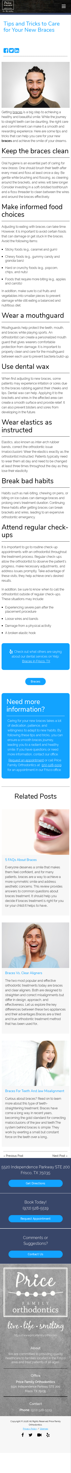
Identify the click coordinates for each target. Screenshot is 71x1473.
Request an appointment (26, 760)
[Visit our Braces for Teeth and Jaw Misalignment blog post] (35, 1063)
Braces (35, 681)
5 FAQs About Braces (21, 860)
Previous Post (14, 1155)
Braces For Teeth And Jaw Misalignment (34, 1091)
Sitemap (44, 1428)
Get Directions (35, 1183)
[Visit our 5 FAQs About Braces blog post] (35, 832)
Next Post (58, 1155)
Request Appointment (36, 1218)
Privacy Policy (30, 1428)
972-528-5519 (51, 765)
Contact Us (35, 1254)
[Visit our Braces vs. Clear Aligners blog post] (35, 945)
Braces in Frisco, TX (36, 661)
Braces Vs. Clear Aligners (23, 973)
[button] (65, 5)
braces (17, 112)
